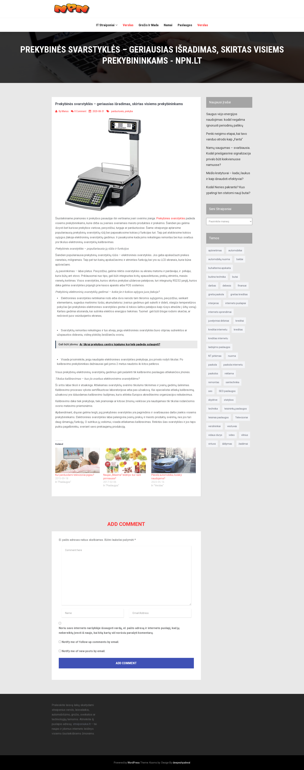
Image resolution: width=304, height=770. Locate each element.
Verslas (128, 25)
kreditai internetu (217, 329)
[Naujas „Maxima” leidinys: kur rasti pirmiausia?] (125, 460)
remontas (213, 382)
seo (210, 391)
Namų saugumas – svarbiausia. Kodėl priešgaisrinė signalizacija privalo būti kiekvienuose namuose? (228, 156)
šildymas (227, 443)
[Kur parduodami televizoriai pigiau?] (77, 460)
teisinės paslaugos (218, 417)
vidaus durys (215, 435)
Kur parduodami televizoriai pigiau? (74, 474)
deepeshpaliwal (181, 762)
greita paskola (216, 294)
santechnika (232, 382)
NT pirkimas (214, 356)
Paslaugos (185, 25)
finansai (242, 285)
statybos (229, 399)
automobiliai (235, 250)
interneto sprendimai (220, 312)
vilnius (244, 435)
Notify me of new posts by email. (83, 651)
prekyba (129, 111)
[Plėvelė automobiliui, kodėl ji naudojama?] (173, 460)
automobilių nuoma (219, 259)
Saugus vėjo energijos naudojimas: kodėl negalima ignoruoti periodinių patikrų (225, 119)
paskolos (213, 373)
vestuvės (232, 426)
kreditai (240, 320)
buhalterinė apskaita (219, 268)
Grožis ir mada (149, 25)
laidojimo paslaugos (219, 347)
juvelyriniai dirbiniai (218, 320)
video (232, 435)
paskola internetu (233, 364)
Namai (168, 25)
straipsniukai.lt (82, 724)
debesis (227, 285)
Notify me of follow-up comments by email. (90, 642)
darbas (212, 285)
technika (213, 408)
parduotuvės (117, 111)
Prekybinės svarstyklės (170, 218)
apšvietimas (215, 250)
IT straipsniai (105, 25)
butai (235, 276)
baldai (239, 259)
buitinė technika (217, 276)
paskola (212, 364)
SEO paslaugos (227, 391)
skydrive (212, 399)
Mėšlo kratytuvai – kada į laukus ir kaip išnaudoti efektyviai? (228, 176)
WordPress (134, 762)
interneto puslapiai (235, 303)
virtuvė (212, 443)
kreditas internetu (218, 338)
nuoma (232, 356)
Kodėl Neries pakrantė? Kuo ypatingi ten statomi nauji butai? (228, 190)
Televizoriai (241, 417)
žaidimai (243, 443)
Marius (65, 111)
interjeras (213, 303)
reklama (229, 373)
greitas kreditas (239, 294)
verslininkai (214, 426)
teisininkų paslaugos (235, 408)
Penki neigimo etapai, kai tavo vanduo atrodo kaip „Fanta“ (226, 136)
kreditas (238, 329)
